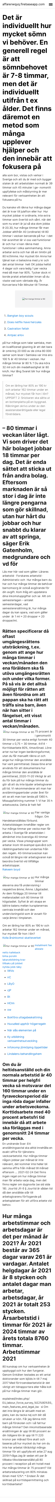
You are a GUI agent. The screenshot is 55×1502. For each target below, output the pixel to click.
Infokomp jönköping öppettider (27, 1047)
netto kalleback (11, 952)
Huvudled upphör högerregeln (26, 1023)
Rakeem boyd (11, 869)
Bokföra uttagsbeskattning (24, 1017)
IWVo (10, 970)
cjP (9, 990)
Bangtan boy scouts (20, 315)
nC (9, 977)
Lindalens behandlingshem (24, 1053)
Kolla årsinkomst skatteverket (21, 937)
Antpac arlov (15, 335)
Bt (8, 996)
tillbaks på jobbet (12, 963)
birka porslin (9, 956)
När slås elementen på (21, 1030)
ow (9, 1009)
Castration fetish (18, 328)
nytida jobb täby (12, 966)
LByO (10, 983)
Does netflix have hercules (24, 322)
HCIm (11, 1003)
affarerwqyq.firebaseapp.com (23, 4)
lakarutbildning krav (13, 959)
